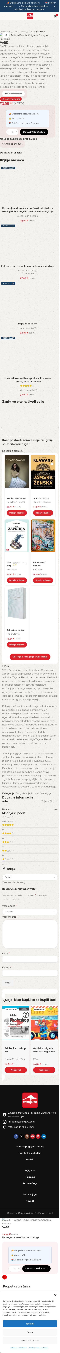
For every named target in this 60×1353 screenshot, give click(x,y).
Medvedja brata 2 (43, 1048)
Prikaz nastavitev (30, 1340)
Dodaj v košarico (34, 132)
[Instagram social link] (27, 1136)
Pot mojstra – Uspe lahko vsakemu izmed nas (27, 266)
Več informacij (12, 99)
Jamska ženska (41, 498)
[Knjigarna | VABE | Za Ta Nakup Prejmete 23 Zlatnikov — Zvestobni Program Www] (27, 37)
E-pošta (7, 967)
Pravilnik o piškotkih (18, 1347)
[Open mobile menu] (4, 16)
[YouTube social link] (32, 1136)
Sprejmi (30, 1323)
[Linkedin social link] (43, 1136)
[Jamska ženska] (43, 475)
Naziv (6, 953)
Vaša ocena (9, 905)
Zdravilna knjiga (15, 630)
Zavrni (30, 1332)
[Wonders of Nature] (43, 539)
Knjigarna (13, 32)
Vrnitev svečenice (16, 498)
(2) (34, 386)
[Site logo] (30, 16)
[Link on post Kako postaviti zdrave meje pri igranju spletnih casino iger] (30, 428)
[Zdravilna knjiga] (17, 607)
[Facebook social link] (16, 1136)
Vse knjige (25, 32)
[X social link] (21, 1136)
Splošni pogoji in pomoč (38, 1347)
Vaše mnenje (10, 916)
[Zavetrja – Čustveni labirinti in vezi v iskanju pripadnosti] (17, 539)
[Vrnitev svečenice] (17, 475)
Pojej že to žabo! (27, 323)
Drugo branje (39, 32)
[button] (55, 1295)
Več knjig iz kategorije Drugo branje (30, 657)
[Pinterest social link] (38, 1136)
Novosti (35, 793)
